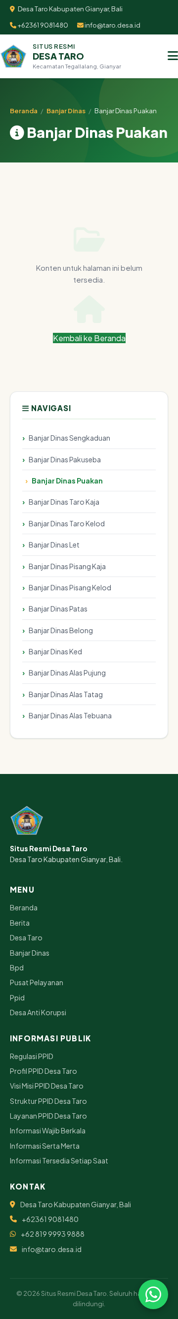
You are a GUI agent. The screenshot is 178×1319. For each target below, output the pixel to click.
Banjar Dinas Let (54, 544)
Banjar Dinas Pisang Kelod (70, 587)
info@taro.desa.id (112, 25)
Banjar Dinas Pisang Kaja (67, 566)
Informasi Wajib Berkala (48, 1130)
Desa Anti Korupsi (38, 1012)
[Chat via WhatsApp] (153, 1294)
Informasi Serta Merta (45, 1145)
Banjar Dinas (66, 111)
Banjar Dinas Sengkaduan (69, 437)
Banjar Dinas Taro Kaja (64, 501)
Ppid (17, 997)
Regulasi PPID (31, 1056)
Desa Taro (26, 937)
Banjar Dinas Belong (61, 630)
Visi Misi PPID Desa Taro (47, 1085)
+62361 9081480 (42, 25)
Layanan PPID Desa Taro (48, 1115)
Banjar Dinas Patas (58, 608)
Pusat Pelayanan (36, 982)
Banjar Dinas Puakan (67, 480)
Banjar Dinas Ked (55, 651)
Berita (20, 922)
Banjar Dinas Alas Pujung (67, 672)
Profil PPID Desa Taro (43, 1070)
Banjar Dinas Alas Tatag (66, 694)
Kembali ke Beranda (89, 338)
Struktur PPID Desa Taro (48, 1100)
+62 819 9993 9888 (53, 1233)
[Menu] (173, 56)
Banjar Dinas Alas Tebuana (70, 715)
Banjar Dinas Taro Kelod (67, 523)
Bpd (17, 967)
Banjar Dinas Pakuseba (65, 459)
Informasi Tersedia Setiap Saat (59, 1160)
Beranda (24, 111)
